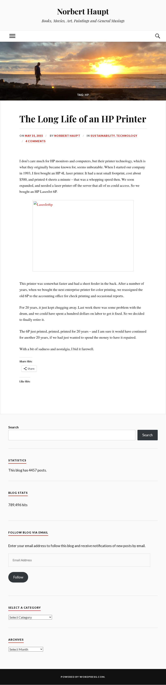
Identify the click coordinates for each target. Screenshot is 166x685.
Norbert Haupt (83, 11)
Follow (18, 577)
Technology (126, 135)
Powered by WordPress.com (82, 676)
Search (13, 427)
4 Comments (36, 141)
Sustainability (102, 135)
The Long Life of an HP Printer (82, 119)
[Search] (154, 36)
